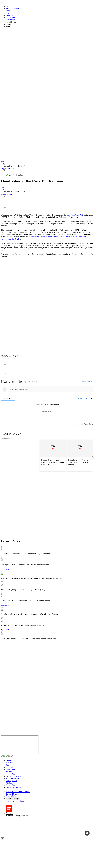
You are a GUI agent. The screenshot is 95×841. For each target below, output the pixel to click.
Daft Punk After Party (75, 215)
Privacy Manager (13, 799)
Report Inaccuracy (8, 168)
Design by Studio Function (16, 801)
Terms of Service (12, 778)
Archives (9, 767)
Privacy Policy (11, 781)
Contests (9, 15)
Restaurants (10, 20)
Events (8, 13)
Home (8, 6)
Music (3, 161)
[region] (47, 403)
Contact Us (10, 760)
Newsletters (10, 769)
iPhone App (10, 774)
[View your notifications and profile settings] (91, 398)
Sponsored (5, 569)
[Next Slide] (92, 456)
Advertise (9, 763)
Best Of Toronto (12, 8)
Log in (84, 381)
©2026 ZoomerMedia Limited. (18, 792)
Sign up (89, 381)
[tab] (8, 399)
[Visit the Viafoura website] (88, 424)
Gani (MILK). (14, 356)
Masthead (9, 772)
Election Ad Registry (14, 776)
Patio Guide (10, 17)
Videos (8, 11)
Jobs (7, 765)
